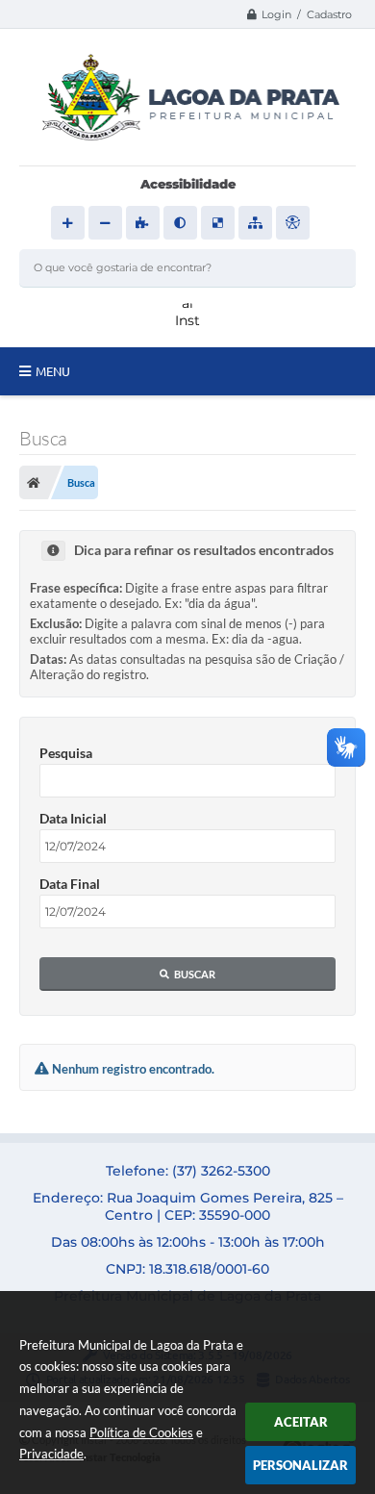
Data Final (69, 883)
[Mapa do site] (255, 223)
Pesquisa (65, 753)
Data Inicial (73, 818)
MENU (53, 371)
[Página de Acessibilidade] (293, 223)
